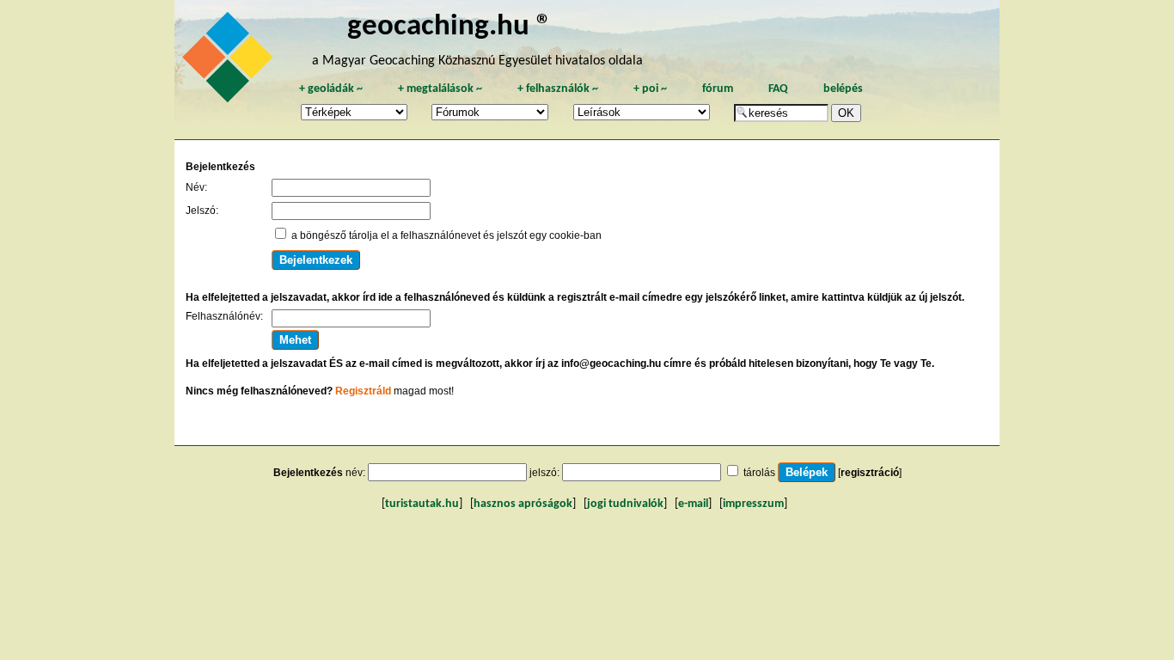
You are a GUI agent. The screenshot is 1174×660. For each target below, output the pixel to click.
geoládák (331, 89)
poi (650, 89)
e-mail (693, 504)
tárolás (759, 473)
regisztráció (870, 473)
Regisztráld (363, 391)
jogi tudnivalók (625, 504)
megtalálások (440, 89)
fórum (717, 89)
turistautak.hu (422, 504)
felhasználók (558, 89)
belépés (843, 89)
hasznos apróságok (523, 504)
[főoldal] (230, 62)
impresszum (753, 504)
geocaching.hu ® (449, 27)
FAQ (778, 89)
